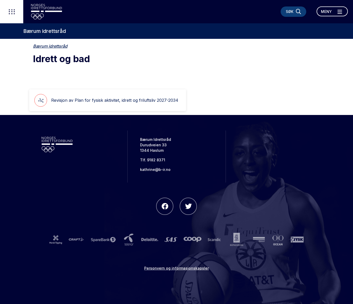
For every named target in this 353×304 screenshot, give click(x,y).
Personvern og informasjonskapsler (176, 268)
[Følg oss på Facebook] (164, 206)
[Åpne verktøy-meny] (11, 11)
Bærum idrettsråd (44, 31)
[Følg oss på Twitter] (188, 206)
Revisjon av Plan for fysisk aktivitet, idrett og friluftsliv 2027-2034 (114, 100)
